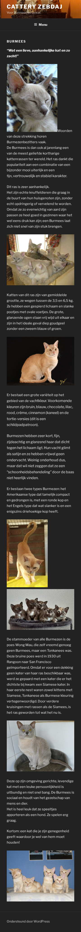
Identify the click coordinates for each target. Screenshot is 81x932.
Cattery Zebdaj (35, 6)
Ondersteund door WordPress (28, 921)
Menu (43, 24)
